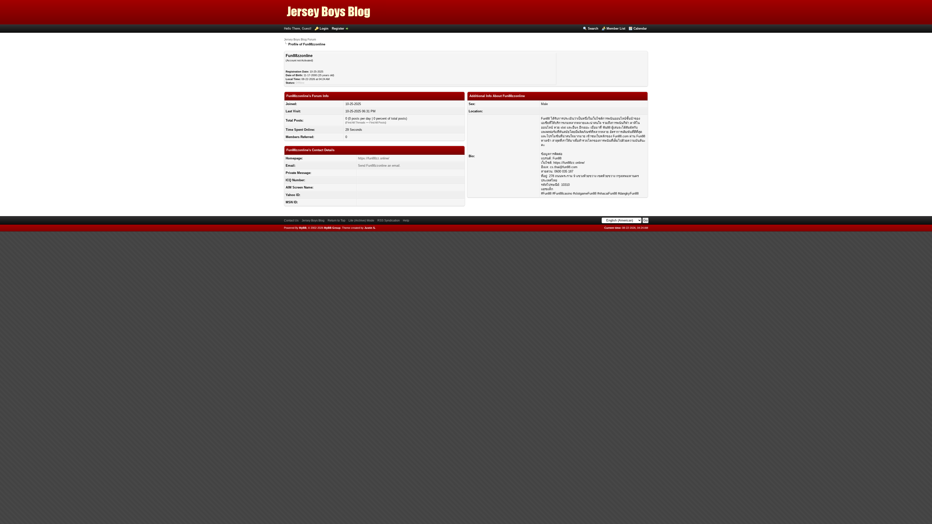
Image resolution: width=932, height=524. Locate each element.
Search (593, 28)
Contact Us (291, 220)
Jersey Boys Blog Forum (300, 39)
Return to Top (336, 220)
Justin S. (369, 227)
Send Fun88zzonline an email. (379, 165)
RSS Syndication (388, 220)
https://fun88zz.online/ (373, 158)
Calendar (640, 28)
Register (338, 28)
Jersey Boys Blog (313, 220)
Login (324, 28)
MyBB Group (332, 227)
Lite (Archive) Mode (361, 220)
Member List (616, 28)
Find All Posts (377, 122)
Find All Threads (355, 122)
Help (406, 220)
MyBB (303, 227)
